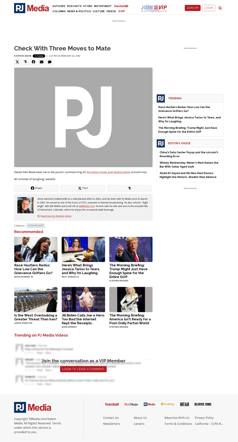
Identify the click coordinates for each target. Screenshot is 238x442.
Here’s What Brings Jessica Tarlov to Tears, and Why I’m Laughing (81, 269)
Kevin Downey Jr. (23, 277)
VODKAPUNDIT (36, 225)
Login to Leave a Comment (83, 369)
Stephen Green (23, 55)
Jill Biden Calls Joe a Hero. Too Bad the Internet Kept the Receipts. (83, 319)
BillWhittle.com (87, 206)
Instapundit (103, 6)
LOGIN (208, 7)
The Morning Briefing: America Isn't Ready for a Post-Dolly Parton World (130, 319)
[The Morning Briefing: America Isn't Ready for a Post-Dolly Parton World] (131, 299)
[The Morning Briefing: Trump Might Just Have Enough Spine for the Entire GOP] (131, 249)
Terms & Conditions (178, 424)
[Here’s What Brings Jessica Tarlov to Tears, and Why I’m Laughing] (83, 249)
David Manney (69, 327)
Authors (58, 6)
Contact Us (111, 418)
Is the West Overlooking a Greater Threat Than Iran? (35, 317)
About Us (140, 418)
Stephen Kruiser (118, 281)
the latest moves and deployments (108, 172)
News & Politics (79, 11)
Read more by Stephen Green (55, 216)
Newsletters (111, 424)
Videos (111, 11)
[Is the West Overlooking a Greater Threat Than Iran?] (35, 299)
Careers (139, 424)
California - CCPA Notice (209, 424)
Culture (99, 11)
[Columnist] (26, 204)
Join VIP (192, 7)
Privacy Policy (204, 418)
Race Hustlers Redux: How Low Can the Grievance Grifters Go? (33, 269)
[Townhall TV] (122, 6)
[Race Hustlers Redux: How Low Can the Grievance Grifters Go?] (35, 249)
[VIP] (122, 11)
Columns (59, 11)
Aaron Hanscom (23, 323)
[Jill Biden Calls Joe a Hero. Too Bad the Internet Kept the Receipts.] (83, 299)
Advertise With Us (176, 418)
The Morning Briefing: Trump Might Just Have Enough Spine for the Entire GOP (128, 271)
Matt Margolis (70, 277)
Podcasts (74, 6)
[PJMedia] (31, 8)
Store (87, 6)
